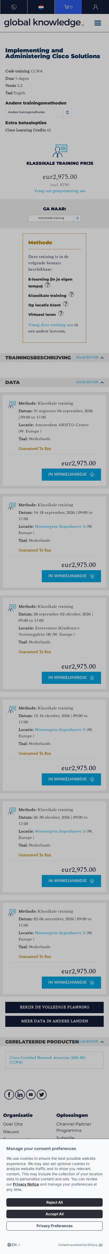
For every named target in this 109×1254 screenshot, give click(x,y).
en (14, 1244)
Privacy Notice (26, 1184)
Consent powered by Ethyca (77, 1245)
